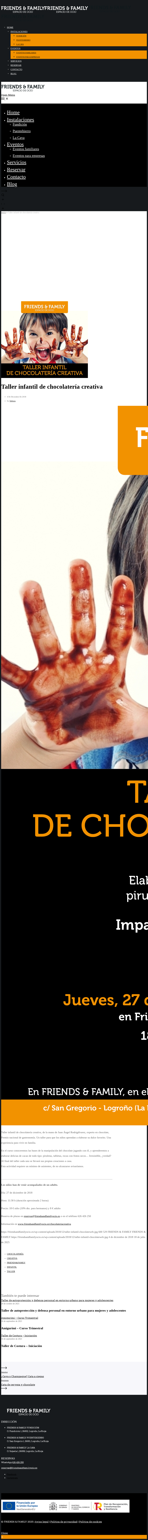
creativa (12, 1258)
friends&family (16, 1263)
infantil (12, 1267)
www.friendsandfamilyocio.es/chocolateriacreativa (44, 1224)
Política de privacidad (63, 1521)
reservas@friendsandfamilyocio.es (42, 1216)
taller (11, 1271)
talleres (13, 401)
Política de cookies (90, 1521)
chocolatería (15, 1254)
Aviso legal (42, 1521)
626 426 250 (18, 1462)
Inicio (3, 212)
